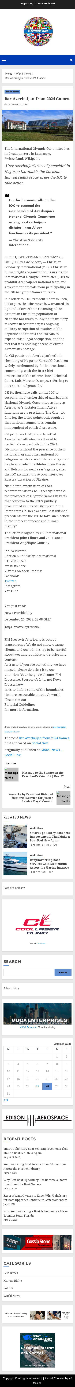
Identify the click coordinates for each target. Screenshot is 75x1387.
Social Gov (40, 743)
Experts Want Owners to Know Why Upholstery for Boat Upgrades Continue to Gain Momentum (35, 1198)
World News (12, 91)
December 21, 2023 (18, 104)
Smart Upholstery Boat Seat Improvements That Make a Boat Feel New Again (50, 836)
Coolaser (41, 943)
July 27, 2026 (40, 872)
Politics (8, 1288)
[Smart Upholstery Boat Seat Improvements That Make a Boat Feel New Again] (15, 836)
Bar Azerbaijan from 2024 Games (44, 738)
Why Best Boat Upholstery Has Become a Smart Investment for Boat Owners (35, 1182)
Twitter (10, 581)
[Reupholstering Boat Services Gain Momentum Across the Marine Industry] (15, 863)
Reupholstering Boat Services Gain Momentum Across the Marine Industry (49, 864)
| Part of (48, 1378)
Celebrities (10, 1273)
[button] (4, 60)
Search (12, 961)
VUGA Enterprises (29, 1027)
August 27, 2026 (42, 845)
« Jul (5, 1100)
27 (37, 1086)
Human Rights (12, 1281)
